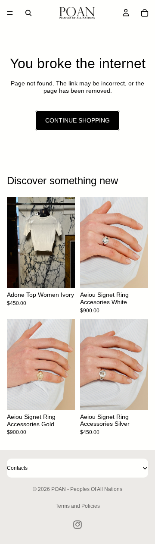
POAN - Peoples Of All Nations (86, 489)
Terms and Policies (78, 506)
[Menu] (10, 13)
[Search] (28, 12)
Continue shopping (77, 120)
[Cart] (144, 12)
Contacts (17, 468)
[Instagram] (77, 524)
